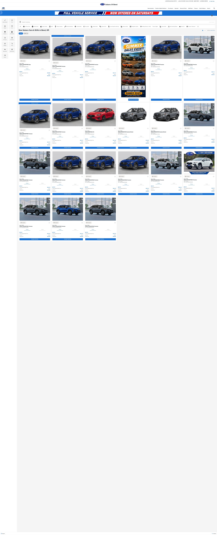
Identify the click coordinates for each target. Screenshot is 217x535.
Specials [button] (176, 8)
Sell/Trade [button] (190, 8)
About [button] (208, 8)
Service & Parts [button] (183, 8)
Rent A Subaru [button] (202, 8)
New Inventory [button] (151, 8)
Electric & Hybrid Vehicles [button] (160, 8)
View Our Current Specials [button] (133, 99)
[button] (214, 8)
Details (42, 68)
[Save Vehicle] (49, 61)
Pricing (27, 68)
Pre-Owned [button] (170, 8)
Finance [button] (196, 8)
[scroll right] (198, 26)
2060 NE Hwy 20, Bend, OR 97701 (171, 1)
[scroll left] (20, 26)
